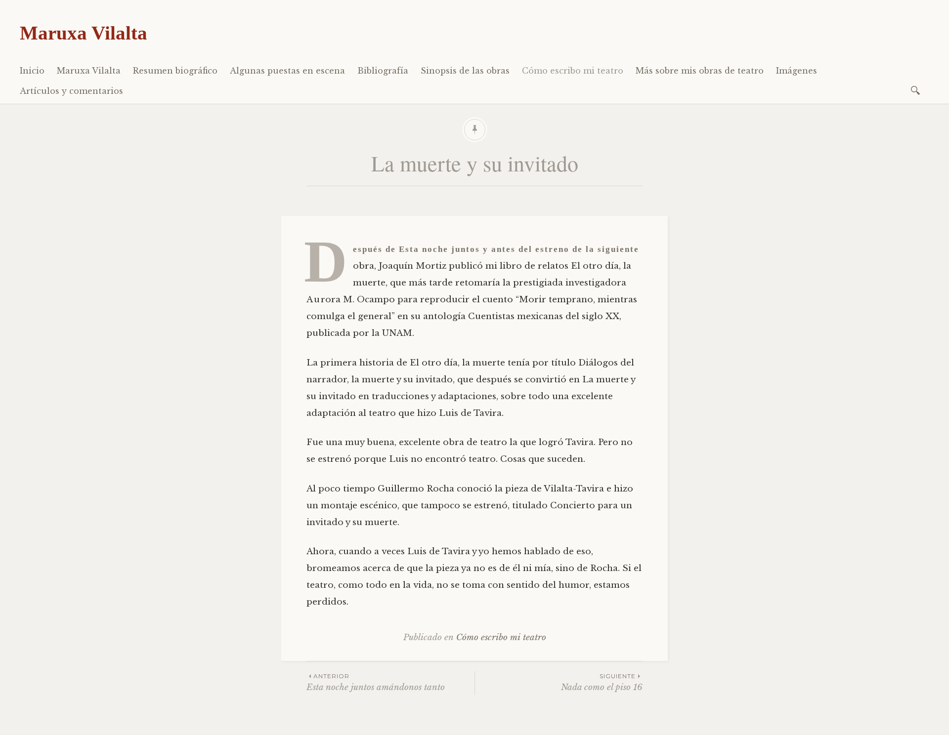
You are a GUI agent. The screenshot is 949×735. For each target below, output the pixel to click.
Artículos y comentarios (71, 91)
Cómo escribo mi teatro (572, 71)
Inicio (32, 71)
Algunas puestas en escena (287, 71)
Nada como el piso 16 (602, 682)
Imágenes (796, 71)
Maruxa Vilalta (83, 32)
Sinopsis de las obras (465, 71)
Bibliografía (382, 71)
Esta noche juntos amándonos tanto (375, 682)
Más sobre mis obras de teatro (700, 71)
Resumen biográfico (175, 71)
